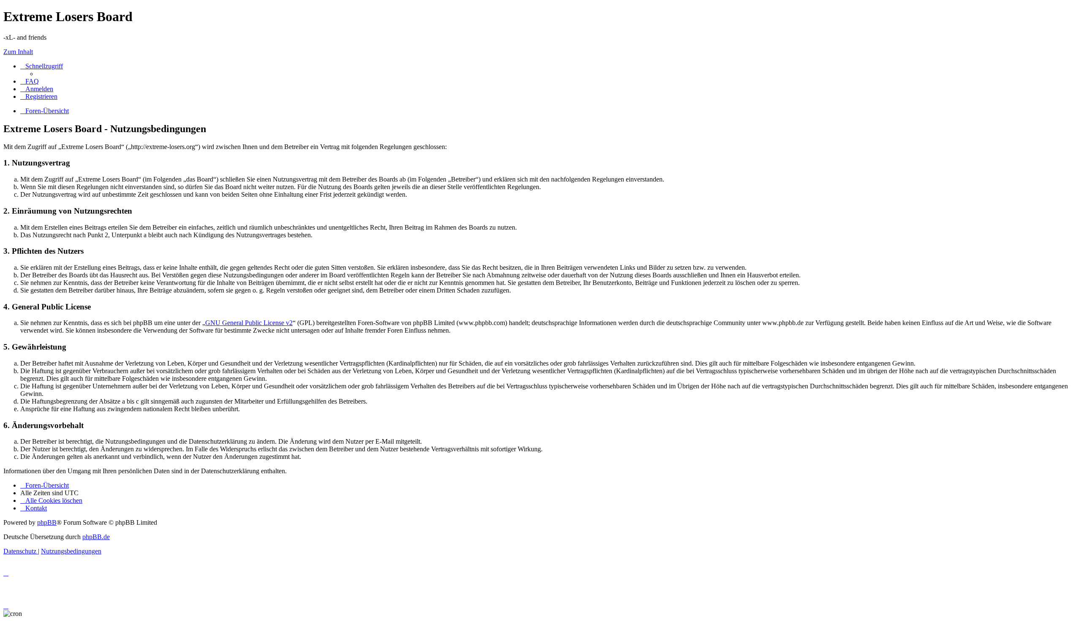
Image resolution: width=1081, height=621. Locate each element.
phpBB (47, 522)
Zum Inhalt (18, 51)
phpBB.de (96, 536)
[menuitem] (29, 81)
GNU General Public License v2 (249, 322)
